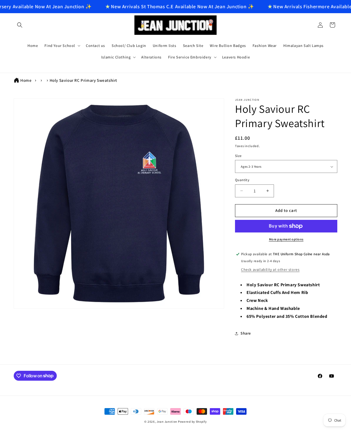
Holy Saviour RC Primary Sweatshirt (83, 80)
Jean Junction (167, 421)
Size (238, 155)
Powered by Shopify (192, 421)
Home (26, 80)
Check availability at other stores (270, 269)
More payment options (286, 239)
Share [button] (245, 333)
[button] (20, 25)
